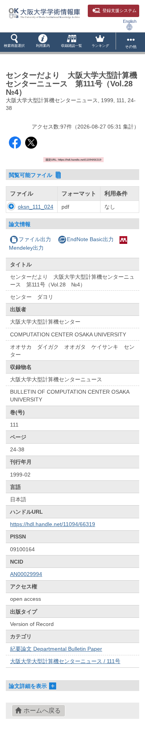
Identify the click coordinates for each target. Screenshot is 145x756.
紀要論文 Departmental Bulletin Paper (56, 649)
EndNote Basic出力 (90, 239)
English (129, 21)
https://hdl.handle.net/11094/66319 (52, 524)
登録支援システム (119, 10)
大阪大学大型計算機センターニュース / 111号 (65, 661)
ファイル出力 (35, 239)
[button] (14, 42)
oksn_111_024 (35, 207)
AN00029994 (26, 574)
